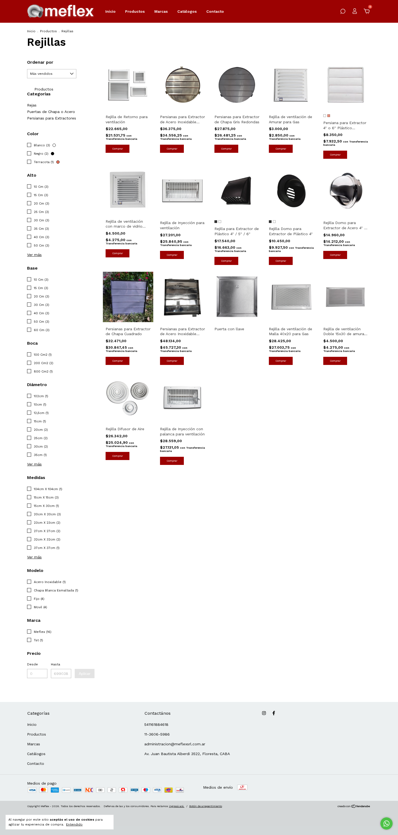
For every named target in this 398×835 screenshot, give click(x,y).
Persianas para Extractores (51, 118)
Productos (135, 11)
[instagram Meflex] (264, 713)
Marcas (161, 11)
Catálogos (187, 11)
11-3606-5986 (157, 734)
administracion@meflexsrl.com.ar (174, 744)
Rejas (32, 105)
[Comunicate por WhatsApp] (386, 823)
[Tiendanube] (354, 807)
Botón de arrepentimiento (205, 806)
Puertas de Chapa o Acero (51, 111)
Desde (32, 664)
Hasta (55, 664)
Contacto (215, 11)
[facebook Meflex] (274, 713)
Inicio (110, 11)
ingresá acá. (176, 806)
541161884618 (156, 724)
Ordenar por (40, 62)
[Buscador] (343, 12)
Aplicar (84, 673)
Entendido (74, 824)
